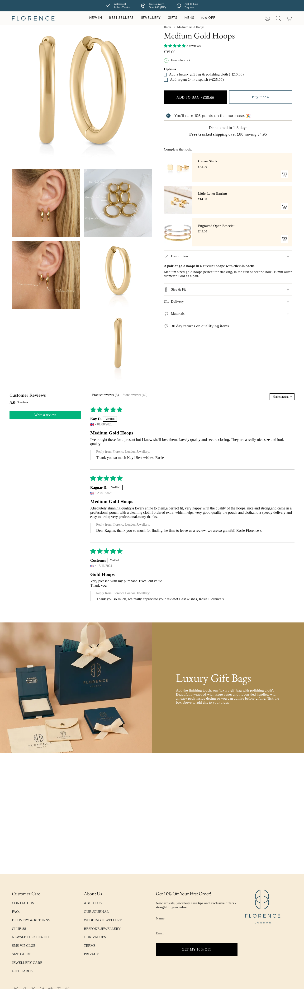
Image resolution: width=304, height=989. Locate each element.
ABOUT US (93, 903)
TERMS (89, 945)
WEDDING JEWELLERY (103, 920)
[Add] (284, 174)
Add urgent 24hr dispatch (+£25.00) (197, 80)
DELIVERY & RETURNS (31, 920)
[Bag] (289, 18)
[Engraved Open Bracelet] (178, 232)
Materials (178, 314)
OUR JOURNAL (96, 912)
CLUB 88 (19, 929)
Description (179, 256)
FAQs (16, 912)
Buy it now (260, 97)
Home (167, 27)
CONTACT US (23, 903)
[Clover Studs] (178, 167)
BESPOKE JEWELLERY (102, 929)
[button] (150, 18)
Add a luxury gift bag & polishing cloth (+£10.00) (198, 74)
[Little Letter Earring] (178, 200)
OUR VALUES (95, 937)
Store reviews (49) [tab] (135, 395)
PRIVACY (91, 954)
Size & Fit (178, 289)
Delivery (177, 301)
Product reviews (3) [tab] (105, 395)
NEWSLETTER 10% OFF (31, 937)
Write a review (45, 415)
